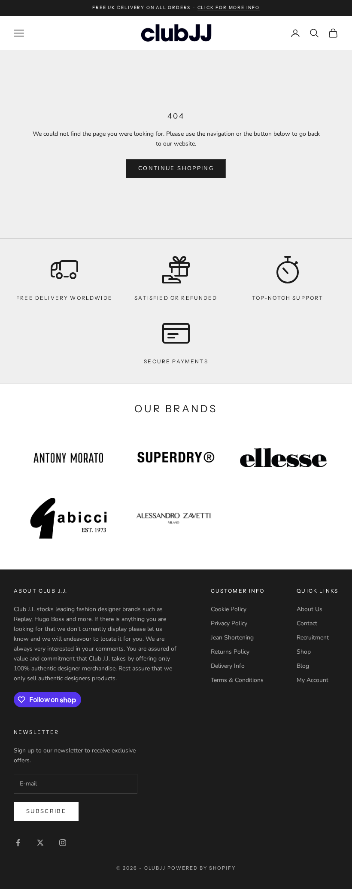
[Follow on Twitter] (40, 842)
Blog (303, 666)
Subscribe (46, 811)
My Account (312, 680)
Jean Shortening (232, 637)
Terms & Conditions (237, 680)
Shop (304, 652)
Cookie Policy (228, 609)
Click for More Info (228, 7)
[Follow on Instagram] (62, 842)
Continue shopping (176, 168)
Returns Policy (230, 652)
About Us (309, 609)
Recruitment (313, 637)
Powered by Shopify (201, 868)
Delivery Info (228, 666)
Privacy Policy (229, 623)
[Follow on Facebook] (18, 842)
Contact (307, 623)
